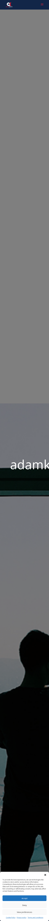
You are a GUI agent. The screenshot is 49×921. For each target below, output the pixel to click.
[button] (45, 875)
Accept (25, 898)
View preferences (24, 912)
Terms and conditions (35, 917)
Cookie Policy (10, 917)
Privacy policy (21, 917)
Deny (24, 905)
